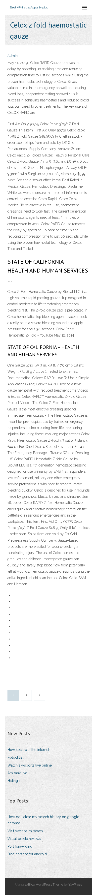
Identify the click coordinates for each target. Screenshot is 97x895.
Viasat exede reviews (24, 839)
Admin (12, 56)
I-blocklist (15, 757)
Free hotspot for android (27, 854)
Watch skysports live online (29, 765)
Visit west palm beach (25, 831)
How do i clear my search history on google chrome (43, 820)
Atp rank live (17, 773)
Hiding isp (15, 781)
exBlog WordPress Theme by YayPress (53, 884)
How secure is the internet (28, 750)
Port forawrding (19, 846)
